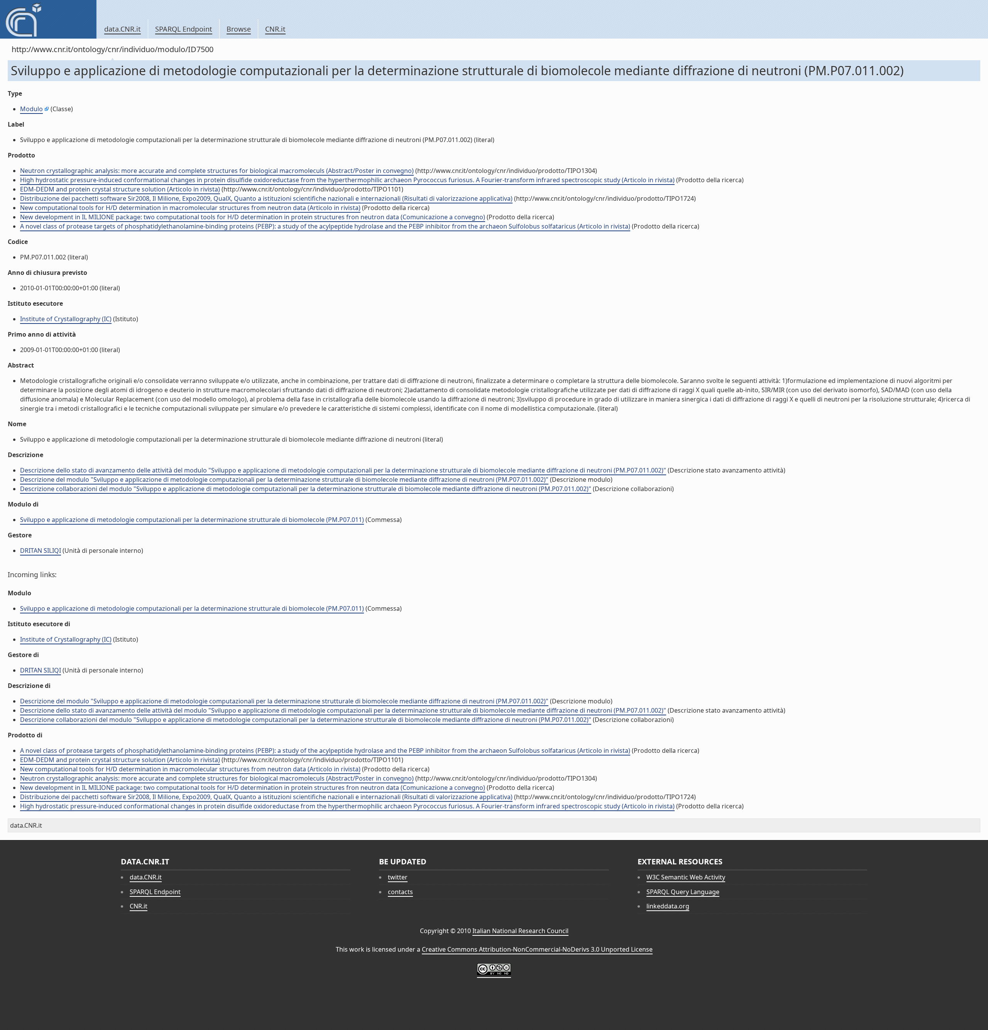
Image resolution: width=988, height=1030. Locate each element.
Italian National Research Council (520, 931)
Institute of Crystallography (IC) (66, 319)
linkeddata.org (667, 906)
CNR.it (275, 29)
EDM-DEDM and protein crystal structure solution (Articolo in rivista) (120, 189)
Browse (239, 29)
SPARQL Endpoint (183, 29)
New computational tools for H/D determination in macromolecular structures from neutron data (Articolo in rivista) (190, 207)
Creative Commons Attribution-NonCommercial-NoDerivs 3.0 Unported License (537, 949)
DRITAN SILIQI (40, 550)
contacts (400, 892)
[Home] (48, 19)
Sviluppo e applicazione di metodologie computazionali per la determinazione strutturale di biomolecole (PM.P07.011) (192, 519)
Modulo (31, 109)
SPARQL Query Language (682, 892)
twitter (398, 877)
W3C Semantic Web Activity (685, 877)
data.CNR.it (122, 29)
